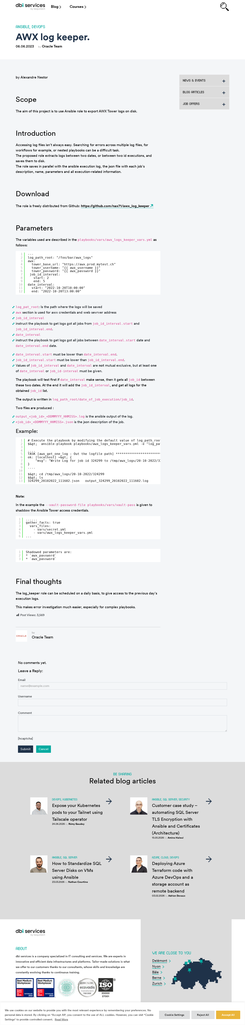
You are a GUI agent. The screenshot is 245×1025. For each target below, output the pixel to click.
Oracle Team (52, 46)
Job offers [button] (191, 103)
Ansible (22, 26)
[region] (122, 1013)
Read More (61, 1019)
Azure (155, 857)
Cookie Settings (174, 1014)
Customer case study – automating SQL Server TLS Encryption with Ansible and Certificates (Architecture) (176, 819)
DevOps (38, 26)
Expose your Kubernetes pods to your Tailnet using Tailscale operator (77, 812)
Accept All (228, 1014)
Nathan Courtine (78, 881)
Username (25, 696)
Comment (25, 713)
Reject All (203, 1014)
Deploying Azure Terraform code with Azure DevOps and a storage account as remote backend (172, 877)
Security (184, 799)
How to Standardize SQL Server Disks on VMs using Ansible (76, 870)
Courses (76, 6)
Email (21, 680)
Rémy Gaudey (76, 823)
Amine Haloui (176, 837)
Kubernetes (70, 799)
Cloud (164, 857)
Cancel (43, 749)
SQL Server (170, 799)
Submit (25, 749)
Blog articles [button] (193, 92)
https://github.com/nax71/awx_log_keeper (115, 206)
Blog (54, 6)
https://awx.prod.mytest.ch (89, 264)
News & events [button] (194, 80)
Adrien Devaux (176, 895)
